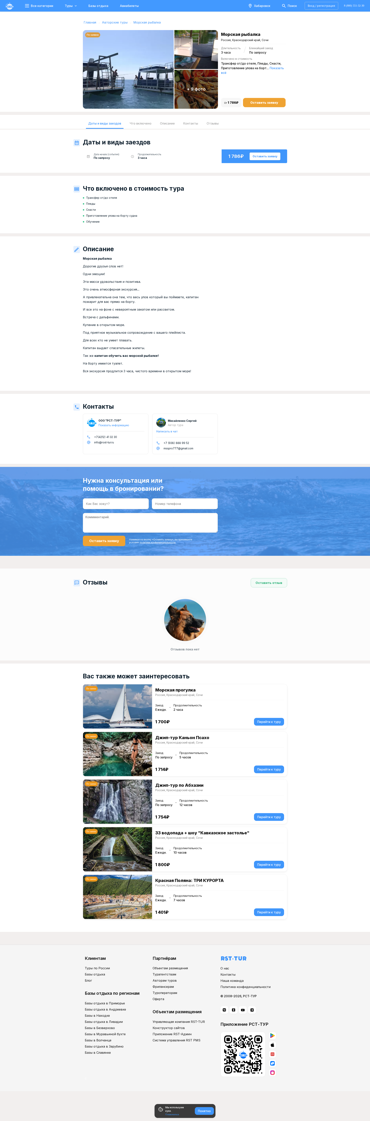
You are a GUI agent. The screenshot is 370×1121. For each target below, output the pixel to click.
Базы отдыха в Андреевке (105, 1009)
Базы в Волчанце (98, 1040)
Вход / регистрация (321, 5)
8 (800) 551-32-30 (354, 5)
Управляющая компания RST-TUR (179, 1022)
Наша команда (232, 981)
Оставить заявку (264, 102)
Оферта (158, 999)
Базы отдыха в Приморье (105, 1003)
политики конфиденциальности (158, 542)
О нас (224, 968)
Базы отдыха (98, 6)
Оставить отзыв (269, 583)
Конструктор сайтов (169, 1028)
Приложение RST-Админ (172, 1034)
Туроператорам (165, 993)
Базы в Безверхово (100, 1028)
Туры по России (97, 968)
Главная (90, 22)
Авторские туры (115, 22)
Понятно (204, 1111)
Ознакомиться (172, 1114)
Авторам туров (165, 980)
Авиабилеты (129, 6)
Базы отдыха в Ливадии (104, 1022)
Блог (88, 980)
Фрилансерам (163, 987)
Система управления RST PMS (176, 1040)
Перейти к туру (269, 722)
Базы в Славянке (98, 1052)
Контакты (227, 974)
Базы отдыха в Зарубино (104, 1046)
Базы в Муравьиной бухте (105, 1034)
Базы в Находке (97, 1015)
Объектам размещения (170, 968)
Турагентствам (164, 974)
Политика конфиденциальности (245, 987)
